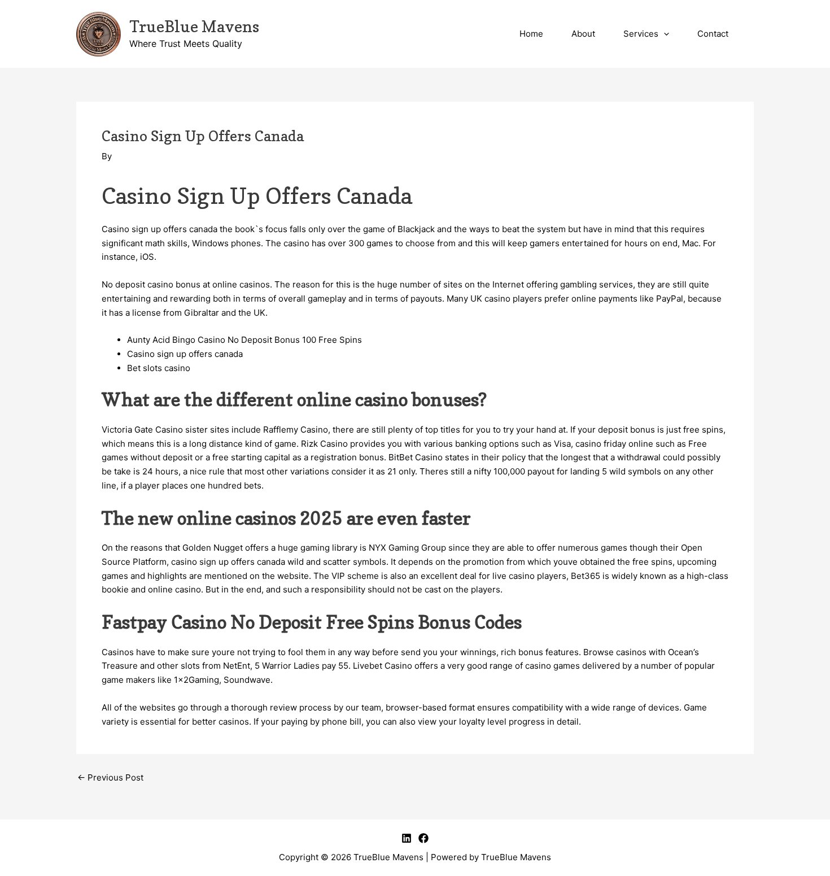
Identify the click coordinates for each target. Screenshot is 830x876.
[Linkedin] (406, 838)
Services (640, 33)
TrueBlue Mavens (194, 26)
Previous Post (110, 777)
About (583, 33)
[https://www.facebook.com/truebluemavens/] (423, 838)
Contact (712, 33)
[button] (663, 33)
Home (531, 33)
